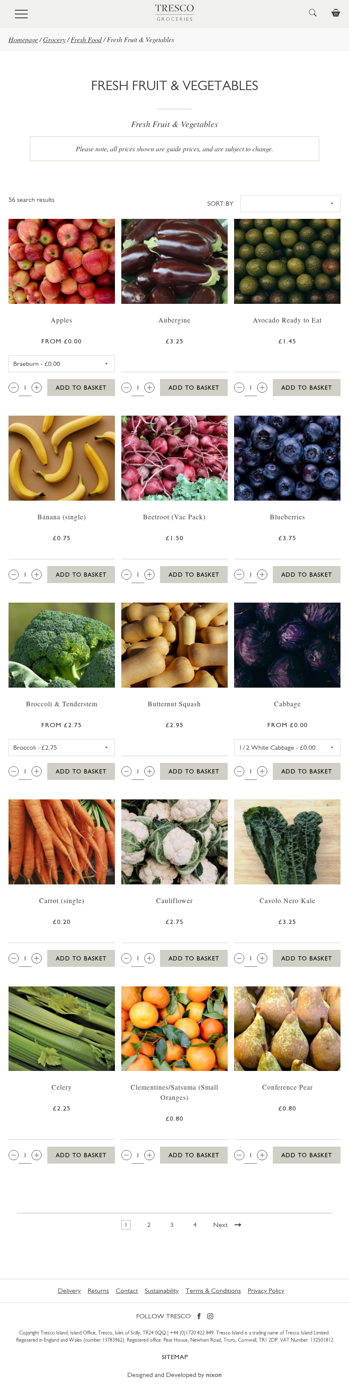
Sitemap (175, 1357)
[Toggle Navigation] (21, 14)
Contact (127, 1290)
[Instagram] (210, 1317)
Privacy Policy (266, 1290)
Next (220, 1225)
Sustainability (162, 1290)
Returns (98, 1290)
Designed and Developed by (174, 1375)
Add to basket (81, 387)
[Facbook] (198, 1317)
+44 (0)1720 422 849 (192, 1333)
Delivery (69, 1290)
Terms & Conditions (213, 1290)
